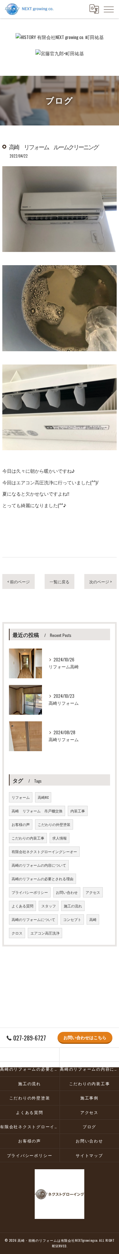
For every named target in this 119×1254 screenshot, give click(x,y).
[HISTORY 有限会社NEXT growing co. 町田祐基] (60, 37)
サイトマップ (89, 1155)
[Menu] (108, 9)
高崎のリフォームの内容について (39, 865)
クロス (17, 933)
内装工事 (77, 810)
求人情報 (59, 838)
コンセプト (72, 919)
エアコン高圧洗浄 (45, 933)
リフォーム (21, 797)
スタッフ (48, 905)
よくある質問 (22, 905)
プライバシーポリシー (30, 892)
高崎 (93, 919)
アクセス (93, 892)
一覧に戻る (59, 581)
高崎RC (43, 797)
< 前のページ (18, 581)
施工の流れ (73, 905)
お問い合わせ (67, 892)
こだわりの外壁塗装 (54, 824)
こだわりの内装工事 (28, 838)
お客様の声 (21, 824)
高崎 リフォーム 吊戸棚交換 (37, 810)
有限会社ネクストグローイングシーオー (44, 851)
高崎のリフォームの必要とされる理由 (42, 878)
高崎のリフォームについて (33, 919)
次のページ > (100, 581)
